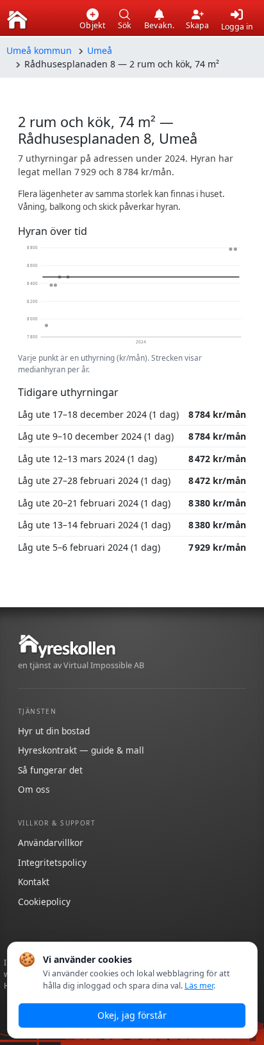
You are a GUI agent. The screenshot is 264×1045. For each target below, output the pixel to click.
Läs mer (199, 985)
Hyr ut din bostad (54, 731)
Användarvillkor (50, 842)
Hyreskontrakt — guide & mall (81, 750)
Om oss (34, 789)
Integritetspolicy (52, 862)
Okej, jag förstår (132, 1015)
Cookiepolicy (44, 901)
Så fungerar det (50, 770)
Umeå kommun (39, 50)
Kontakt (33, 882)
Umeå (99, 50)
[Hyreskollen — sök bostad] (17, 20)
